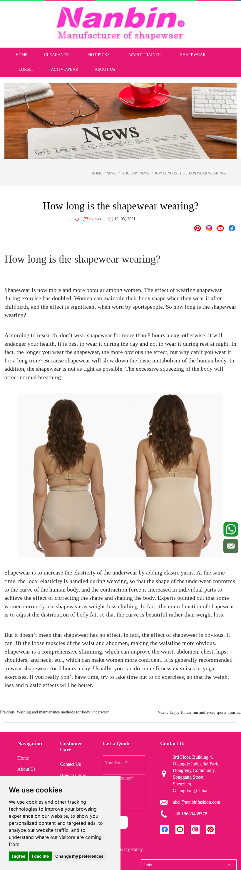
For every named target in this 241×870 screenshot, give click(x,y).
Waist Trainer (145, 55)
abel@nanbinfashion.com (196, 802)
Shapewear (192, 55)
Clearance (56, 55)
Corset (26, 69)
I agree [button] (18, 856)
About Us (105, 69)
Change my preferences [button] (79, 856)
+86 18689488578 (190, 813)
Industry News (134, 173)
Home (22, 55)
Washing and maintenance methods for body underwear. (63, 712)
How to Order (73, 775)
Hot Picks (99, 55)
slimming (90, 651)
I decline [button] (40, 856)
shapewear (223, 306)
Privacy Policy (129, 849)
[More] (232, 228)
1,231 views (91, 219)
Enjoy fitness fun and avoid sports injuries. (205, 712)
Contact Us (70, 764)
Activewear (64, 69)
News (111, 173)
